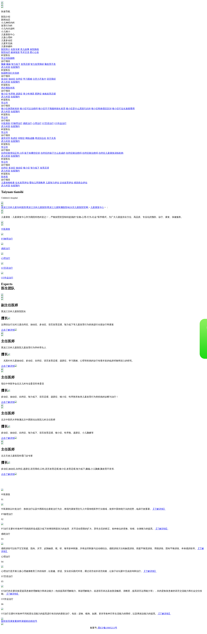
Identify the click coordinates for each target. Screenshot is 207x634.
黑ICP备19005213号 (107, 628)
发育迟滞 (44, 168)
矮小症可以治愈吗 (29, 108)
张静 (17, 73)
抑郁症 (21, 138)
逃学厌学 (5, 138)
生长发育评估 (22, 182)
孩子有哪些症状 (32, 153)
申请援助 (23, 621)
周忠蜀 (4, 88)
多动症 (4, 79)
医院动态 (5, 52)
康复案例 (14, 621)
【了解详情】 (159, 509)
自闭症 (19, 79)
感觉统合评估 (80, 182)
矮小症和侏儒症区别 (101, 108)
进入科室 (5, 67)
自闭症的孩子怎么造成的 (53, 153)
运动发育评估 (66, 182)
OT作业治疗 (60, 123)
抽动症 (11, 79)
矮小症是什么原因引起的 (78, 108)
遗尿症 (19, 94)
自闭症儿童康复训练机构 (111, 153)
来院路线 (34, 49)
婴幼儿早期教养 (37, 182)
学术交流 (24, 52)
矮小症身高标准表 (10, 108)
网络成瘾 (29, 138)
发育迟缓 (25, 64)
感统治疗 (27, 123)
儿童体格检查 (8, 182)
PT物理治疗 (16, 123)
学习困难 (27, 79)
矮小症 (4, 94)
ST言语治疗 (48, 123)
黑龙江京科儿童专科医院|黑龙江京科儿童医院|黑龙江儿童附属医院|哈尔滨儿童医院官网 (45, 207)
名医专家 (15, 49)
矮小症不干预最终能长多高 (51, 108)
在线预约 (15, 67)
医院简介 (5, 49)
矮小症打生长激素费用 (123, 108)
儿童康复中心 (97, 207)
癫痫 (8, 64)
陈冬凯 (11, 88)
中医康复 (5, 123)
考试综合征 (40, 138)
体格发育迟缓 (49, 94)
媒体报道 (15, 52)
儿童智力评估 (52, 182)
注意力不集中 (39, 79)
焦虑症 (14, 138)
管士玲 (4, 58)
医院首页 (5, 621)
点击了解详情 (8, 330)
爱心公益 (34, 52)
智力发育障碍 (37, 64)
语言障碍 (51, 79)
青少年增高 (28, 94)
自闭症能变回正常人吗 (12, 153)
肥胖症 (38, 94)
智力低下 (15, 64)
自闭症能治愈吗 (74, 153)
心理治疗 (37, 123)
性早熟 (11, 94)
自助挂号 (32, 621)
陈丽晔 (11, 58)
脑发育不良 (50, 64)
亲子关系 (51, 138)
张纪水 (11, 73)
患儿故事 (24, 49)
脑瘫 (3, 64)
